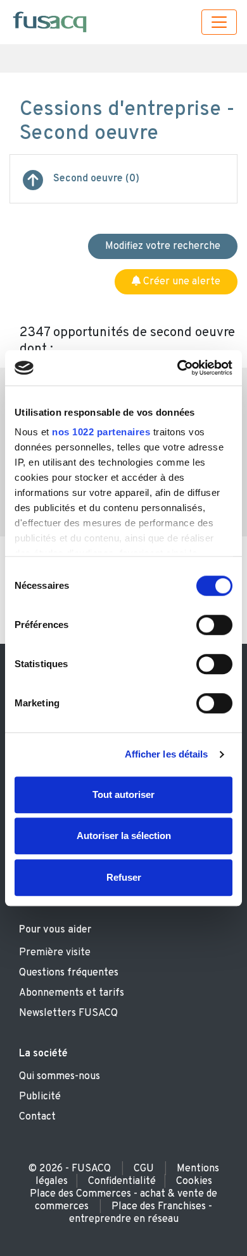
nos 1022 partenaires (101, 431)
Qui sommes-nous (59, 1076)
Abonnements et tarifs (71, 993)
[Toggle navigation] (219, 22)
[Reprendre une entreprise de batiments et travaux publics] (33, 185)
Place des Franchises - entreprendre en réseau (141, 1213)
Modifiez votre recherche (162, 246)
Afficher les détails (166, 754)
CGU (144, 1168)
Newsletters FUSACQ (68, 1013)
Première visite (55, 952)
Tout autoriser (123, 794)
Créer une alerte (180, 281)
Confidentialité (122, 1181)
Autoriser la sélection (124, 835)
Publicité (40, 1096)
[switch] (214, 625)
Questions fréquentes (68, 973)
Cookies (194, 1181)
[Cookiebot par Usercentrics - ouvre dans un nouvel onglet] (177, 367)
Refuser (123, 877)
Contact (37, 1117)
